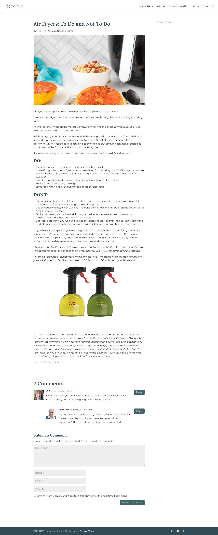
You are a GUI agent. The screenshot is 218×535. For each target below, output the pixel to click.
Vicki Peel (41, 31)
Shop (195, 6)
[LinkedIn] (172, 531)
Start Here (146, 6)
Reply (139, 392)
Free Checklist (179, 6)
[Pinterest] (183, 531)
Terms (91, 531)
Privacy (83, 531)
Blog (206, 6)
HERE (105, 250)
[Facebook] (167, 531)
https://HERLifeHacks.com (48, 362)
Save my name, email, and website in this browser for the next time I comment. (82, 496)
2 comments (66, 31)
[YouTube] (177, 531)
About (161, 6)
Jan (48, 391)
